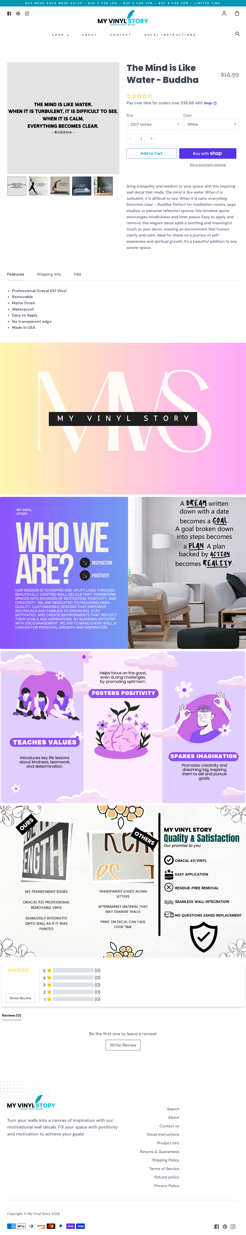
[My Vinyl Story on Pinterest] (224, 1226)
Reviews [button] (11, 1015)
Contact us (169, 1126)
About (89, 34)
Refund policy (166, 1177)
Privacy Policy (166, 1185)
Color (187, 115)
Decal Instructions (170, 34)
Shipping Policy (165, 1160)
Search (173, 1109)
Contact (121, 34)
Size (130, 115)
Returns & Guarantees (159, 1151)
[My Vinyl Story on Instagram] (233, 1226)
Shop (59, 34)
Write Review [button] (20, 998)
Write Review (123, 1045)
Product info (168, 1143)
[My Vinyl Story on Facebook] (216, 1226)
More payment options (208, 165)
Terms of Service (164, 1168)
